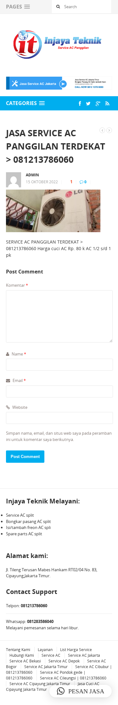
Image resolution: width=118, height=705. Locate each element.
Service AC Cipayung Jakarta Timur (39, 683)
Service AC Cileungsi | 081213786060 (73, 678)
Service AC (51, 655)
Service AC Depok (64, 661)
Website (19, 407)
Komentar (17, 285)
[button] (80, 691)
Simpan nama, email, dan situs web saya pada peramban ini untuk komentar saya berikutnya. (59, 436)
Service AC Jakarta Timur (46, 666)
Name (18, 354)
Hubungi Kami (21, 655)
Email (19, 380)
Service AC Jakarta (84, 655)
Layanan (45, 649)
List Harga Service (76, 649)
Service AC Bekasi (25, 661)
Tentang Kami (18, 649)
